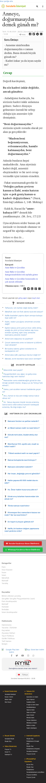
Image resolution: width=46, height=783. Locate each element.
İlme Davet (8, 702)
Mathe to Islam (30, 725)
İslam (4, 575)
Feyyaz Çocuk (30, 754)
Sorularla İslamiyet (10, 694)
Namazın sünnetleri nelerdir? (20, 467)
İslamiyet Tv (8, 754)
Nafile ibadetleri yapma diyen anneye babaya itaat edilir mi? (23, 316)
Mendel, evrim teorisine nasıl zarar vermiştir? (23, 359)
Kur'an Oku (29, 764)
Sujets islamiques (31, 728)
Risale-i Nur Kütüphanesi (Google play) (32, 741)
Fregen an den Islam (32, 704)
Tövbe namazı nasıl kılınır (19, 506)
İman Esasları (7, 570)
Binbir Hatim (8, 699)
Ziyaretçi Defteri (8, 633)
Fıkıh (4, 567)
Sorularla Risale (9, 738)
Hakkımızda (6, 625)
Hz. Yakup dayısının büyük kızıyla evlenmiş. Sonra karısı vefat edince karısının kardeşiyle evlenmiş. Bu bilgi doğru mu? (20, 404)
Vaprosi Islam (30, 710)
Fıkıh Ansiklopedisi (9, 601)
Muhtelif (5, 581)
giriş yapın (22, 298)
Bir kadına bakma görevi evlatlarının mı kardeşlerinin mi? (21, 350)
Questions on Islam (32, 697)
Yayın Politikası (8, 636)
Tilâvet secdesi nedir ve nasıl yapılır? (24, 453)
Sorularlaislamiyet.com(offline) (35, 772)
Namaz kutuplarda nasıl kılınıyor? (22, 460)
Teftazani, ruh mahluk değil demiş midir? (21, 308)
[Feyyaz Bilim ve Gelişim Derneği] (23, 663)
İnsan (4, 572)
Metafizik (5, 578)
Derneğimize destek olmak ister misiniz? (23, 668)
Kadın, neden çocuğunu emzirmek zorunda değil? (22, 323)
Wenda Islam (30, 717)
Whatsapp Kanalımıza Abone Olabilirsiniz (24, 550)
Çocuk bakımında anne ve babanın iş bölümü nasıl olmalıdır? (23, 343)
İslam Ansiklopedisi (9, 612)
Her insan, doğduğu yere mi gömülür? (24, 474)
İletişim (4, 644)
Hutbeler (5, 607)
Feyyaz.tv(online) (31, 774)
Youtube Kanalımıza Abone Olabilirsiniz (24, 543)
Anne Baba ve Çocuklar (15, 267)
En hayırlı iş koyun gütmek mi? (21, 522)
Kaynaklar (6, 630)
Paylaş (23, 34)
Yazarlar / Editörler (9, 628)
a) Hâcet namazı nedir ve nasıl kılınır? (24, 428)
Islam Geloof (30, 715)
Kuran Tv (7, 752)
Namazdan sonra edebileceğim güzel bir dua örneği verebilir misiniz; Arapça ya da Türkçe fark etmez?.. (22, 382)
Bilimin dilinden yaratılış (11, 596)
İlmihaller (5, 609)
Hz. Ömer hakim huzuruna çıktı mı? (23, 490)
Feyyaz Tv (8, 749)
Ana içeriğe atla (6, 1)
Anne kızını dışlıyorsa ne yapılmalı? (19, 339)
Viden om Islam (31, 712)
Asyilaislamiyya (31, 707)
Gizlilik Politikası (8, 638)
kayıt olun (36, 298)
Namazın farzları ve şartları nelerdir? (23, 421)
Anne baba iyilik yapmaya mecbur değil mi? (23, 355)
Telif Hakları (6, 641)
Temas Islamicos (31, 720)
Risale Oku (8, 741)
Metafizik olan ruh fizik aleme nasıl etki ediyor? (24, 312)
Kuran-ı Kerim (9, 697)
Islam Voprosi (30, 699)
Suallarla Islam (30, 702)
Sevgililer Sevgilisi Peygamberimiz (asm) (18, 599)
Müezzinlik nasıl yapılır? (13, 370)
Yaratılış (5, 583)
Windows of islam (31, 723)
